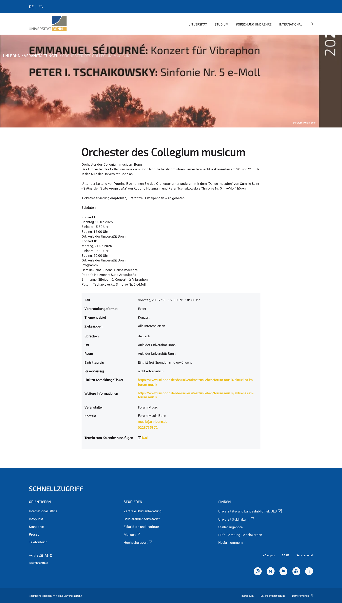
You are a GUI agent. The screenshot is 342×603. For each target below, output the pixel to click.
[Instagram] (258, 572)
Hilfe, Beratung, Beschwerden (240, 535)
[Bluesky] (271, 572)
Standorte (36, 527)
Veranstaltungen (41, 56)
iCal (145, 438)
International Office (43, 511)
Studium (221, 24)
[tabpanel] (171, 81)
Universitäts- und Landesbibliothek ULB (247, 511)
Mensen (130, 535)
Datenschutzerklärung (272, 595)
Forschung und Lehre (254, 24)
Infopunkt (36, 519)
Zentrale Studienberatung (143, 511)
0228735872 (148, 427)
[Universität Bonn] (48, 23)
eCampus (269, 555)
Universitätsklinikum (233, 519)
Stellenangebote (230, 527)
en (41, 6)
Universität (197, 24)
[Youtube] (296, 572)
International (290, 24)
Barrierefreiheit (300, 595)
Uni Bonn (12, 56)
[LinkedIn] (283, 572)
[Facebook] (309, 572)
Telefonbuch (38, 542)
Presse (34, 534)
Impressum (247, 595)
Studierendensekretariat (142, 519)
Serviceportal (304, 555)
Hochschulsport (136, 542)
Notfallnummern (230, 542)
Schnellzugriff (56, 488)
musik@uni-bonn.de (152, 422)
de (31, 6)
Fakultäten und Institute (141, 527)
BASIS (285, 555)
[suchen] (310, 27)
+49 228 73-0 (40, 555)
